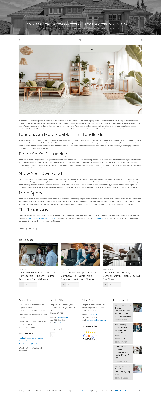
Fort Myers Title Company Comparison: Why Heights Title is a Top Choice (121, 276)
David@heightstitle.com (65, 323)
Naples (22, 338)
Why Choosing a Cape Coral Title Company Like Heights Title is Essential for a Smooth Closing (79, 276)
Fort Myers (23, 343)
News (52, 28)
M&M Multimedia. (120, 391)
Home (42, 28)
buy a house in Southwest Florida (42, 218)
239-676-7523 (93, 314)
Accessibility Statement (81, 391)
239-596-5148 (62, 317)
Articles (62, 28)
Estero (29, 341)
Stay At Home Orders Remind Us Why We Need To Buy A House (95, 28)
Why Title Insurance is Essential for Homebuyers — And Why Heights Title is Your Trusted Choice (37, 276)
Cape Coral (33, 343)
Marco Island (31, 338)
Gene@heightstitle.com (96, 320)
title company (98, 218)
